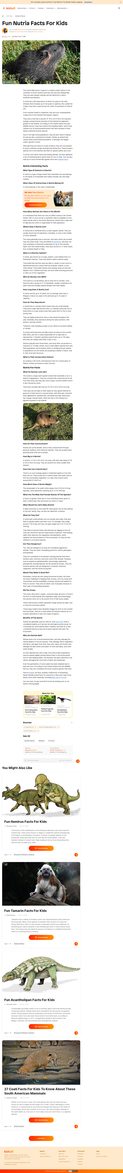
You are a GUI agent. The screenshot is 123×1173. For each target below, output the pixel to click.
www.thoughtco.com (30, 731)
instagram (80, 1159)
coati (38, 1102)
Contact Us (43, 1154)
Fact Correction (66, 760)
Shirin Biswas (11, 915)
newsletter (62, 1159)
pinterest (80, 1156)
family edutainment (64, 1161)
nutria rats (59, 622)
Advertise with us (45, 1156)
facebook (80, 1154)
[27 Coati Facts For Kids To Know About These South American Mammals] (41, 1062)
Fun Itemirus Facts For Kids (25, 822)
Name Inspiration (61, 8)
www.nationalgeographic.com (48, 727)
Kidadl (3, 16)
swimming (57, 242)
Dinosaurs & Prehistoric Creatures (31, 706)
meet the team (63, 1156)
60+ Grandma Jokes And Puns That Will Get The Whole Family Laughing (56, 2)
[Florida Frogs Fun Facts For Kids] (48, 699)
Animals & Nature (46, 706)
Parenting (40, 8)
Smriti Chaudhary (38, 31)
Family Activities (21, 8)
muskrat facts (63, 159)
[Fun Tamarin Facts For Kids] (41, 883)
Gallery (8, 82)
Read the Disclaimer (33, 760)
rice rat (63, 677)
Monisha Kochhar (19, 31)
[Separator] (78, 761)
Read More (88, 2)
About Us (61, 1154)
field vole (55, 677)
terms (98, 1154)
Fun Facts (32, 8)
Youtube (79, 1164)
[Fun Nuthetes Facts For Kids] (64, 699)
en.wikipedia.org (29, 727)
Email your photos (35, 205)
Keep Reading (43, 848)
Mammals (41, 740)
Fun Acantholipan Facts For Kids (29, 1000)
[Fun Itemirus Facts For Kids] (41, 795)
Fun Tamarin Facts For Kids (25, 911)
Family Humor (50, 8)
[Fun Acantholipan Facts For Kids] (41, 973)
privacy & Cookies (101, 1156)
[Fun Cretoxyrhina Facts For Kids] (32, 699)
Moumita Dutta (22, 29)
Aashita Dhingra (12, 1098)
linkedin (79, 1161)
